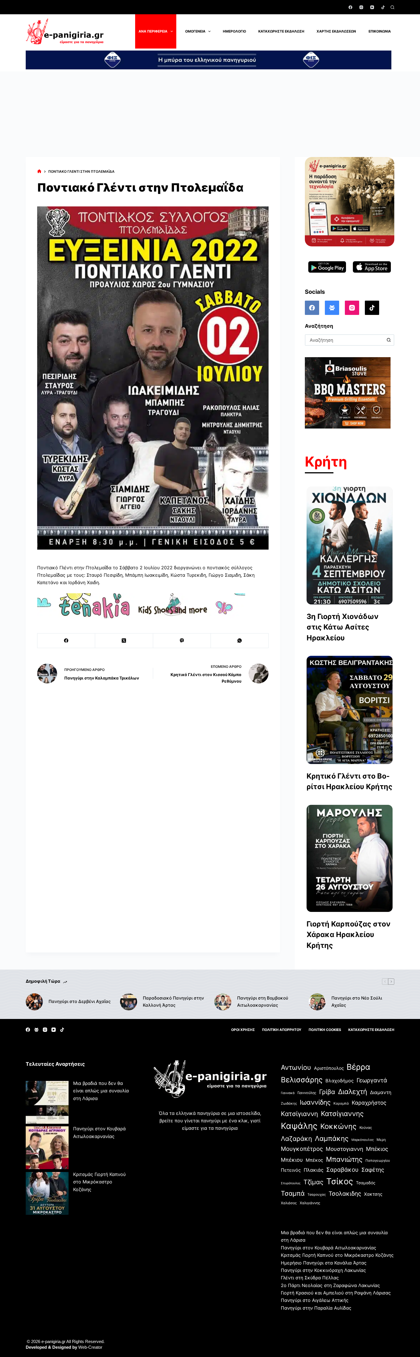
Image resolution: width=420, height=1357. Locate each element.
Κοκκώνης (338, 1126)
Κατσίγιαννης (342, 1113)
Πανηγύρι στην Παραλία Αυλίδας (316, 1308)
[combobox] (344, 340)
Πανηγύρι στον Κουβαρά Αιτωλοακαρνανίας (328, 1248)
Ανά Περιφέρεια (153, 31)
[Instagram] (361, 7)
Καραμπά (341, 1103)
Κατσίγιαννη (299, 1113)
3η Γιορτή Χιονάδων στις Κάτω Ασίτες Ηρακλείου (343, 627)
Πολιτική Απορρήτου (281, 1030)
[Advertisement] (210, 114)
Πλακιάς (313, 1170)
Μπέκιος (377, 1148)
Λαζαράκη (296, 1138)
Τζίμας (313, 1182)
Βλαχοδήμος (339, 1080)
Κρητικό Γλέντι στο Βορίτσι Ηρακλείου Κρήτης (349, 781)
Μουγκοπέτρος (302, 1148)
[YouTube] (372, 7)
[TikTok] (383, 7)
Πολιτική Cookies (325, 1030)
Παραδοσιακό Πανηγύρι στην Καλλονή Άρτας (173, 1001)
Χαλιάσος (289, 1203)
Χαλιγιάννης (310, 1203)
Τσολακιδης (345, 1193)
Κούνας (365, 1127)
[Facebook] (350, 7)
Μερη (381, 1139)
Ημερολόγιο (234, 31)
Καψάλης (299, 1126)
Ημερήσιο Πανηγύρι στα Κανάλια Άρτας (324, 1263)
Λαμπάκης (332, 1138)
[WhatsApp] (240, 641)
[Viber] (182, 641)
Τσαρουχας (316, 1195)
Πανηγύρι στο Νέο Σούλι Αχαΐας (356, 1001)
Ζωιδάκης (289, 1103)
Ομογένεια (195, 31)
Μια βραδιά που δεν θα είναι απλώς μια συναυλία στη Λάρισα (101, 1090)
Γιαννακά (288, 1093)
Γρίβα (327, 1091)
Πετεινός (291, 1170)
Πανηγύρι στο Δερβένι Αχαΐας (80, 1001)
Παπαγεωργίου (377, 1160)
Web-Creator (90, 1347)
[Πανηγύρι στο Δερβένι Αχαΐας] (34, 1001)
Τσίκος (339, 1181)
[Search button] (388, 340)
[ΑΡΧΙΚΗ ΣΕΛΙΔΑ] (39, 171)
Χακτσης (373, 1194)
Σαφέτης (372, 1169)
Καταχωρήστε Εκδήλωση (281, 31)
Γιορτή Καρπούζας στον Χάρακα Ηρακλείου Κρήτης (349, 935)
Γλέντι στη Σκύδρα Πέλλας (310, 1277)
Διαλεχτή (352, 1091)
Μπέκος (314, 1160)
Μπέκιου (292, 1160)
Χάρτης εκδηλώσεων (336, 31)
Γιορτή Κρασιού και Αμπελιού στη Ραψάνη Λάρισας (336, 1293)
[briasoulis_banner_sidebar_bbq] (348, 392)
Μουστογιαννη (344, 1149)
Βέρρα (358, 1067)
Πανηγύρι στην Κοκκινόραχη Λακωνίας (323, 1270)
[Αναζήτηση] (392, 7)
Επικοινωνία (380, 31)
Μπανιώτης (344, 1159)
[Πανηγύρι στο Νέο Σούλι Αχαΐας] (317, 1001)
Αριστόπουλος (329, 1068)
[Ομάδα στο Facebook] (332, 308)
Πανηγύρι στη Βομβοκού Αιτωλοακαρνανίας (262, 1001)
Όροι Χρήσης (243, 1030)
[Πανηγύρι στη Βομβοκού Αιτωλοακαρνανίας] (222, 1001)
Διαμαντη (380, 1092)
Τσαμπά (293, 1193)
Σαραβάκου (342, 1169)
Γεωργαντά (372, 1080)
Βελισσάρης (302, 1079)
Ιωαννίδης (315, 1102)
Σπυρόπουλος (291, 1183)
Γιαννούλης (306, 1093)
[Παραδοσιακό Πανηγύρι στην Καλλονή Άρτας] (128, 1001)
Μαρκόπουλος (362, 1140)
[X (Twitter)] (124, 641)
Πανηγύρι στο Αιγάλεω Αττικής (315, 1300)
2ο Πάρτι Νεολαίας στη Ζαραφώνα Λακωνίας (330, 1285)
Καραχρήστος (369, 1102)
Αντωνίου (296, 1067)
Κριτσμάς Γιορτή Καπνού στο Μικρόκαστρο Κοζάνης (99, 1181)
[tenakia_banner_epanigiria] (141, 605)
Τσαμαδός (365, 1182)
